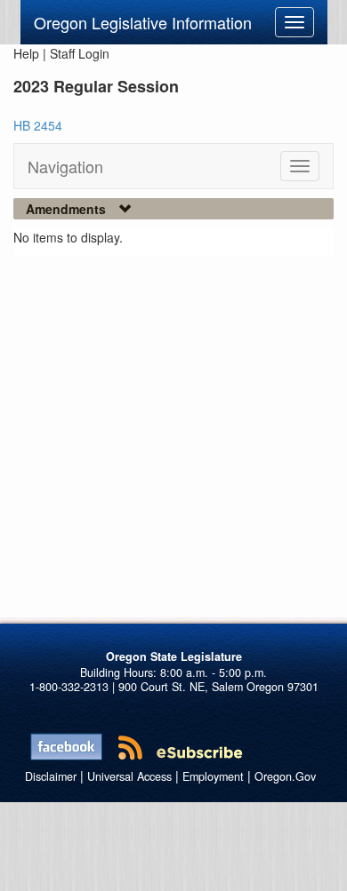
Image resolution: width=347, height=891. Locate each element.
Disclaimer (51, 776)
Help (26, 53)
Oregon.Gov (285, 776)
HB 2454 (37, 125)
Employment (213, 776)
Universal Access (129, 776)
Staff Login (79, 53)
